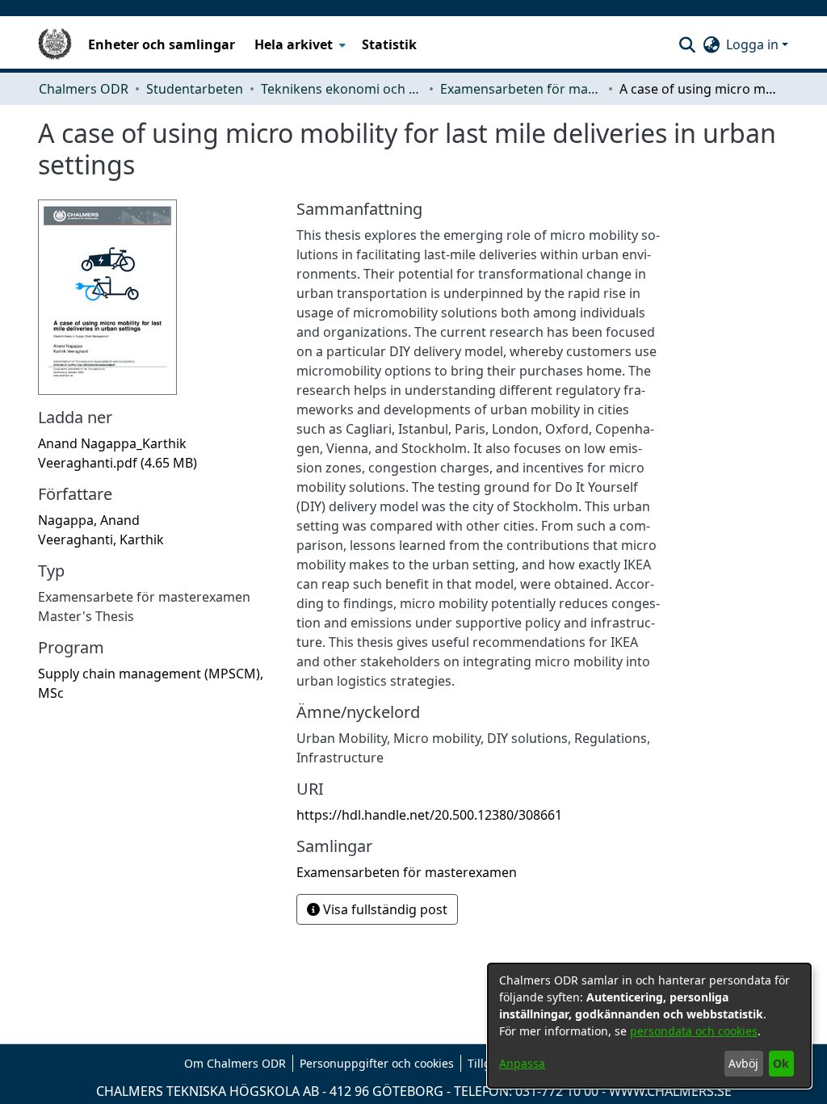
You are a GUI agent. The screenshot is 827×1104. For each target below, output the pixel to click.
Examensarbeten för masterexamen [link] (521, 89)
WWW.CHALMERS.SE (670, 1091)
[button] (687, 44)
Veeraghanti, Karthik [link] (101, 539)
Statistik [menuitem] (389, 44)
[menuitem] (298, 44)
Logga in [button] (754, 44)
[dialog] (649, 1025)
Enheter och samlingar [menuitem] (161, 44)
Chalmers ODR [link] (83, 89)
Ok (781, 1063)
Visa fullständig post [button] (383, 909)
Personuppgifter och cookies (377, 1063)
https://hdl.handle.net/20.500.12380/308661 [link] (429, 815)
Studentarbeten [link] (194, 89)
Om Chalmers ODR (235, 1063)
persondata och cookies (694, 1031)
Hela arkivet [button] (293, 44)
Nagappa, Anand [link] (89, 520)
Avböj (743, 1063)
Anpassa (522, 1063)
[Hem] (55, 44)
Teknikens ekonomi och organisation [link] (341, 89)
